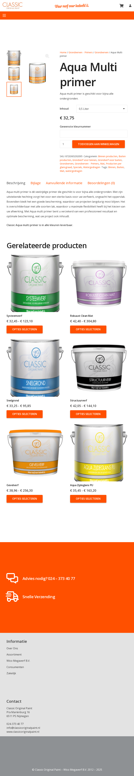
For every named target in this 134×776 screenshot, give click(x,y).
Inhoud (64, 108)
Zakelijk (11, 673)
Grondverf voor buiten (110, 160)
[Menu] (4, 15)
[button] (47, 56)
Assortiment (14, 654)
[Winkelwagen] (121, 5)
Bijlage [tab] (36, 183)
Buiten (120, 167)
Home (63, 52)
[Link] (130, 5)
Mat (102, 163)
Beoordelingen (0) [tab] (101, 183)
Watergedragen (91, 167)
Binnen (112, 167)
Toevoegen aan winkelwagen (98, 144)
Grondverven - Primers (81, 52)
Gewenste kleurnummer (76, 126)
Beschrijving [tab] (16, 183)
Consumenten (15, 667)
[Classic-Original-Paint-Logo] (12, 5)
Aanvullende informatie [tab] (64, 183)
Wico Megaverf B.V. (18, 660)
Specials (77, 167)
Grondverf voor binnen (84, 160)
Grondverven (102, 52)
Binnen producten (107, 156)
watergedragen (74, 170)
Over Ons (12, 648)
